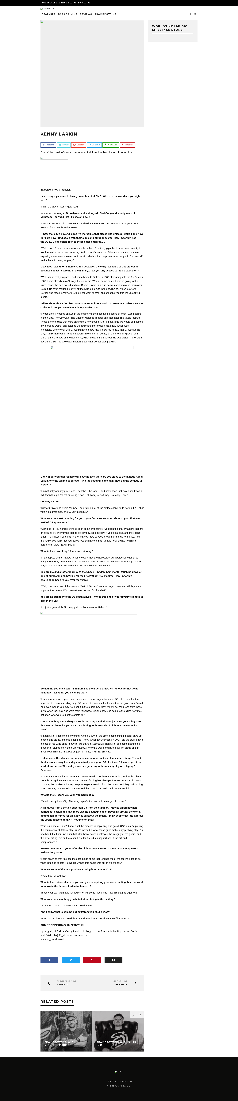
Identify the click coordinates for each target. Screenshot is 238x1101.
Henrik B (121, 984)
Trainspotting (106, 14)
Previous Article (66, 981)
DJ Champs (84, 3)
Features (48, 14)
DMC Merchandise (120, 1081)
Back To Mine (67, 14)
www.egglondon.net (52, 939)
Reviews (86, 14)
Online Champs (67, 3)
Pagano (62, 984)
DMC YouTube (49, 3)
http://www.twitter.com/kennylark (62, 924)
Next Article (120, 981)
